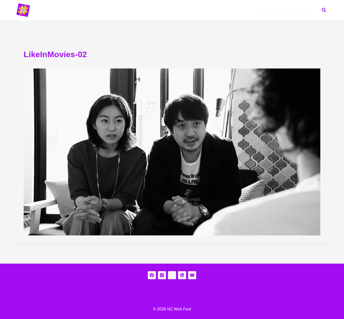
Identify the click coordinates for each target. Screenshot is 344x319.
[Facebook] (152, 275)
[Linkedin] (182, 275)
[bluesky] (172, 275)
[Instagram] (162, 275)
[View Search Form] (323, 10)
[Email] (192, 275)
